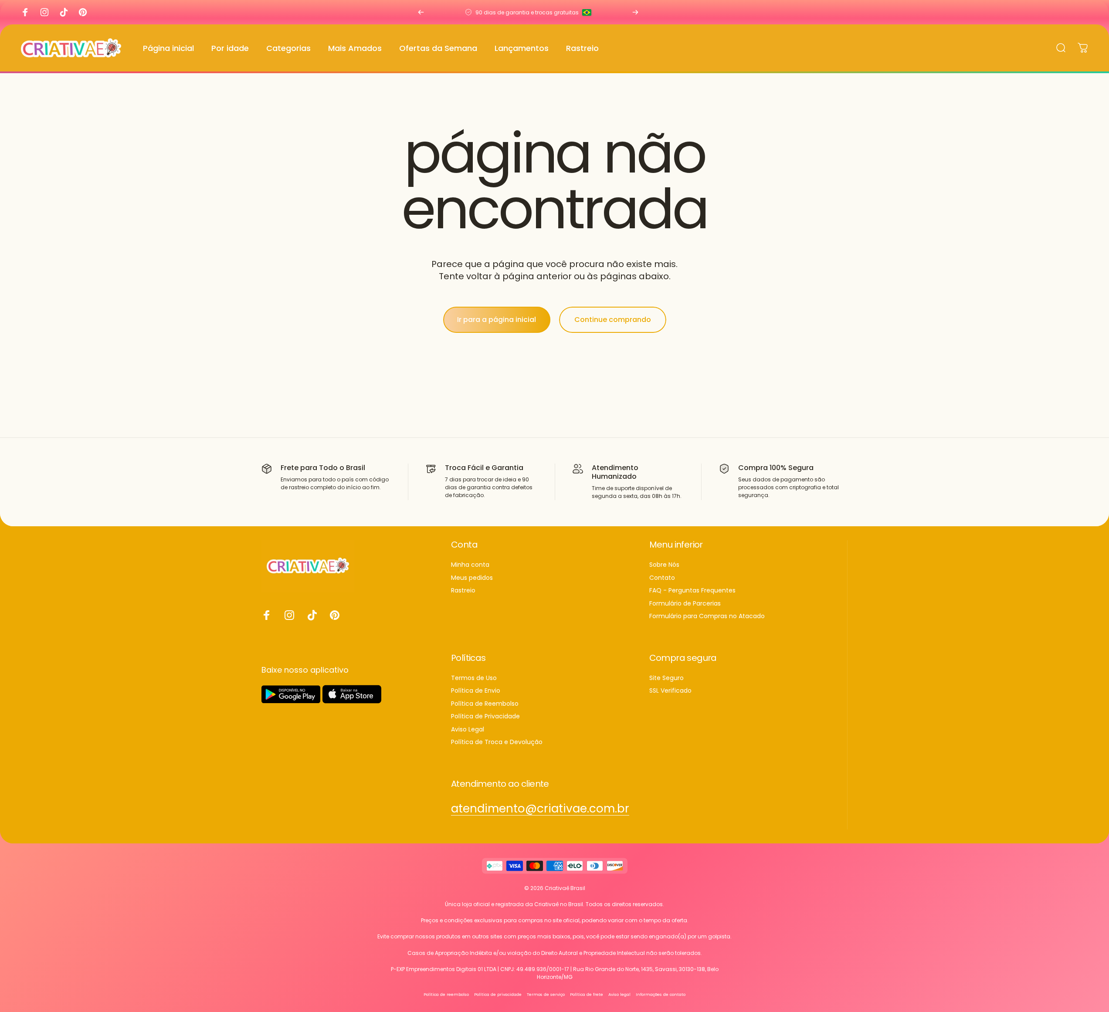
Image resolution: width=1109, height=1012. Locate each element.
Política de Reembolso (485, 704)
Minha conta (470, 565)
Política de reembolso (446, 994)
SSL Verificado (670, 691)
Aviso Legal (467, 730)
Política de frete (586, 994)
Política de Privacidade (485, 717)
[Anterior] (421, 12)
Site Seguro (666, 678)
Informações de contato (660, 994)
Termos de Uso (474, 678)
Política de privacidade (498, 994)
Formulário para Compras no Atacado (707, 616)
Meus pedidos (472, 578)
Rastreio (463, 591)
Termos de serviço (546, 994)
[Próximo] (635, 12)
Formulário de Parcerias (685, 604)
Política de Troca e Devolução (497, 742)
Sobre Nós (664, 565)
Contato (662, 578)
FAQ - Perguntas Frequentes (692, 591)
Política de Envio (475, 691)
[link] (540, 809)
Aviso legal (619, 994)
